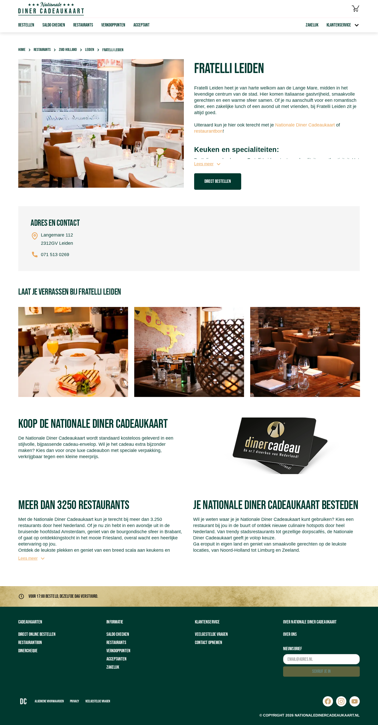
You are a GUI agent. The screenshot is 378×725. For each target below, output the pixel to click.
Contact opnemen (208, 642)
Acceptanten (116, 659)
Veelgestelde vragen (211, 634)
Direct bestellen (217, 181)
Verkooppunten (113, 25)
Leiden (89, 49)
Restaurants (83, 25)
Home (21, 49)
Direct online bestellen (37, 634)
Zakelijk (312, 25)
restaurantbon (208, 131)
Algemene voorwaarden (49, 701)
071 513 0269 (55, 254)
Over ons (290, 634)
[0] (356, 9)
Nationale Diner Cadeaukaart (305, 125)
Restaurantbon (30, 642)
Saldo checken (53, 25)
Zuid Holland (68, 49)
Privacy (74, 701)
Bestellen (26, 25)
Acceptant (141, 25)
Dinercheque (28, 651)
